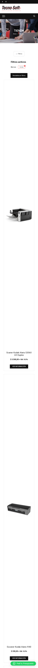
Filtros (20, 54)
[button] (23, 663)
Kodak (22, 67)
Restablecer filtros (19, 75)
